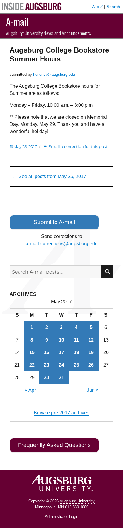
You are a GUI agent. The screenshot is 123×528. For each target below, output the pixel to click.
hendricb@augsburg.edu (54, 74)
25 (76, 365)
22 (32, 365)
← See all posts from (49, 176)
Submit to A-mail (54, 222)
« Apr (30, 390)
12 (91, 339)
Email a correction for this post (77, 146)
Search (113, 6)
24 (61, 365)
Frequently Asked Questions (54, 445)
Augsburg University (77, 501)
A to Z (97, 6)
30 (46, 377)
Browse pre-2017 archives (61, 412)
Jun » (93, 390)
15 (32, 352)
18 (76, 352)
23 (46, 365)
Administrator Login (61, 516)
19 (91, 352)
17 (61, 352)
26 (91, 365)
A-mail (17, 21)
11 (76, 339)
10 (61, 339)
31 (61, 377)
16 (46, 352)
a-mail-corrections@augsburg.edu (62, 243)
